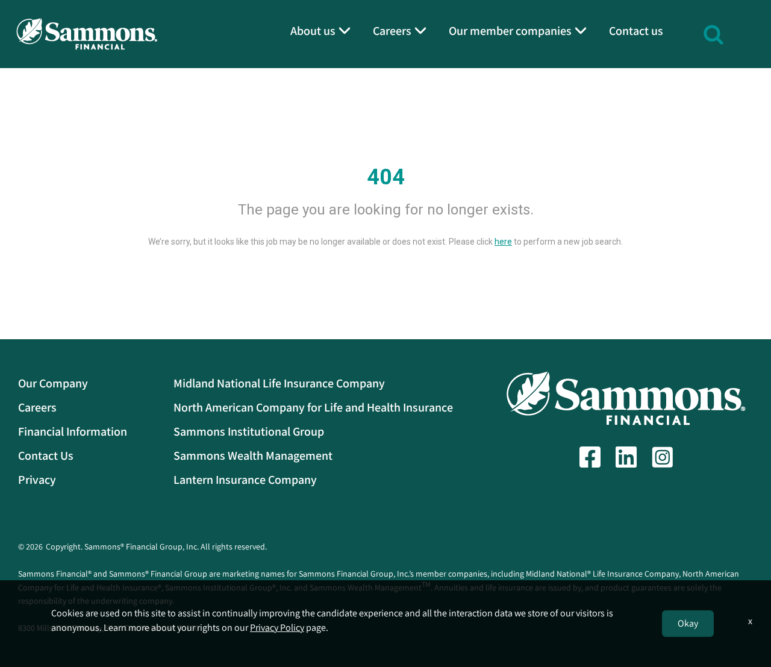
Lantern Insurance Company (245, 479)
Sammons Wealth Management (252, 455)
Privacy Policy (277, 627)
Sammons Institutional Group (248, 431)
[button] (713, 33)
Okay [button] (688, 623)
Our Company (53, 383)
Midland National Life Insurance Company (279, 383)
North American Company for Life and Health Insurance (313, 407)
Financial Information (72, 431)
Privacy (37, 479)
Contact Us (45, 455)
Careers (37, 407)
